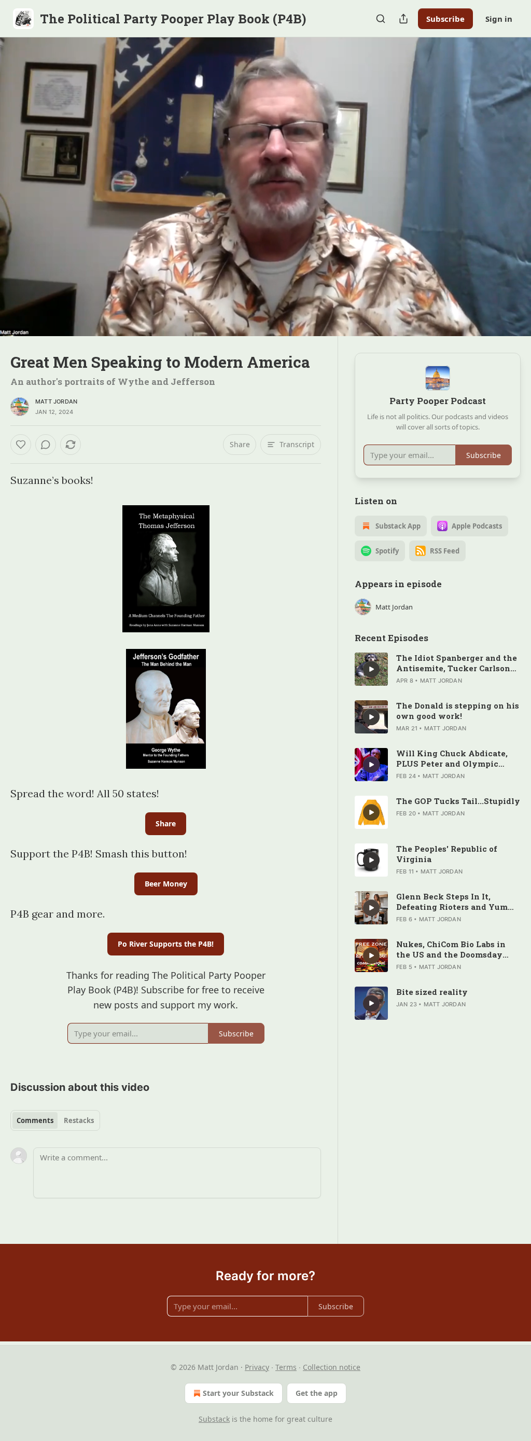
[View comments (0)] (509, 186)
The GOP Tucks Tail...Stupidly (458, 801)
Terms (286, 1367)
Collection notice (331, 1367)
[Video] (20, 175)
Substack (214, 1419)
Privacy (257, 1367)
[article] (438, 669)
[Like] (20, 444)
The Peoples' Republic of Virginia (446, 853)
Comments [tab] (35, 1120)
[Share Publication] (403, 18)
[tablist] (55, 1120)
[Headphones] (20, 198)
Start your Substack (238, 1393)
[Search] (380, 18)
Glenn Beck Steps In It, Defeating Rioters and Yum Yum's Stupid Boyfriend (452, 901)
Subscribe (445, 18)
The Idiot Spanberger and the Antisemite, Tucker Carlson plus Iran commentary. (456, 663)
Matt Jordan (56, 401)
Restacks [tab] (79, 1120)
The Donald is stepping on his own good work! (457, 710)
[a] (371, 669)
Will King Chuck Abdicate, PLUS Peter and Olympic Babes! (452, 758)
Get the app (317, 1393)
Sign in (498, 18)
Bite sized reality (432, 992)
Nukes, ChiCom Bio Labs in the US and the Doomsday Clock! (451, 949)
